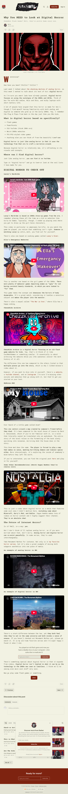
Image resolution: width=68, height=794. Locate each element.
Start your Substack (31, 789)
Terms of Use (42, 748)
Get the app (41, 789)
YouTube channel (12, 374)
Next (59, 690)
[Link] (1, 118)
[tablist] (11, 702)
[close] (50, 723)
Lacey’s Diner (52, 236)
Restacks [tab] (14, 702)
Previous (10, 690)
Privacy (32, 786)
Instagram (31, 374)
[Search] (44, 6)
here (54, 459)
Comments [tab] (8, 702)
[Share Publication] (47, 6)
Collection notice (42, 786)
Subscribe (54, 7)
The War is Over (38, 302)
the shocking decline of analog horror (43, 89)
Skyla (9, 24)
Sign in (63, 7)
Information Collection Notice (33, 749)
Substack (27, 792)
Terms (36, 786)
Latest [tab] (10, 723)
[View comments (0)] (9, 30)
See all (7, 762)
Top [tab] (6, 723)
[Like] (5, 30)
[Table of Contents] (2, 397)
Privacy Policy (46, 749)
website (59, 372)
